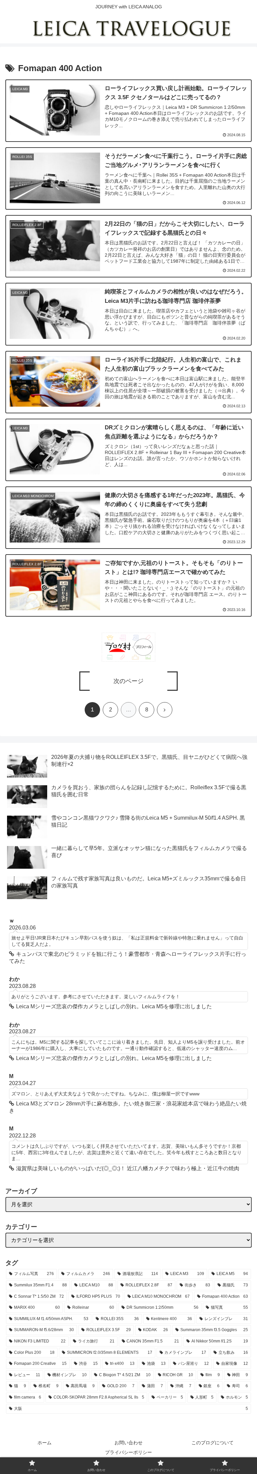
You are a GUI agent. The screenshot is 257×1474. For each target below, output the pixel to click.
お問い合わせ (128, 1442)
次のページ (128, 681)
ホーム (44, 1442)
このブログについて (212, 1442)
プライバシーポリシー (128, 1452)
